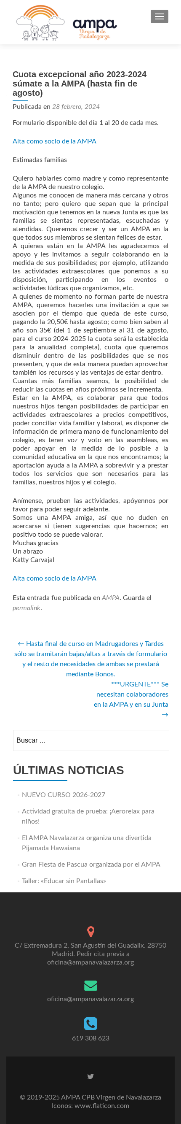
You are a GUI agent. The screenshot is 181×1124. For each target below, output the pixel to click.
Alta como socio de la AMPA (54, 141)
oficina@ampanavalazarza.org (90, 999)
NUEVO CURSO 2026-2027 (63, 795)
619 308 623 (90, 1038)
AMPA (111, 597)
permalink (26, 608)
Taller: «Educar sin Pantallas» (64, 881)
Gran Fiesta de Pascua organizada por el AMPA (91, 864)
